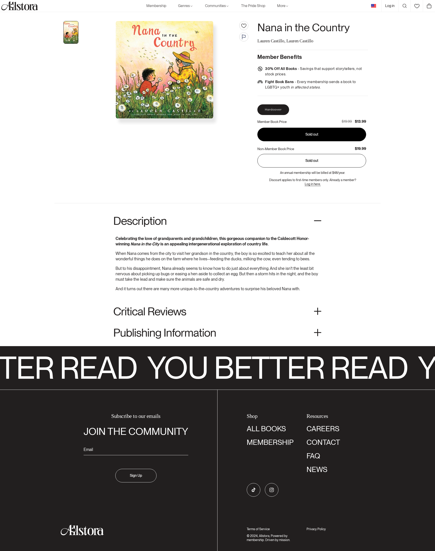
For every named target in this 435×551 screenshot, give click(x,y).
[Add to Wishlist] (243, 25)
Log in (390, 6)
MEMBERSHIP (270, 442)
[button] (185, 6)
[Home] (19, 5)
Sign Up (136, 475)
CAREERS (323, 428)
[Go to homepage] (133, 530)
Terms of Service (258, 529)
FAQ (313, 455)
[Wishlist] (417, 6)
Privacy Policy (316, 529)
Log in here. (313, 184)
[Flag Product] (243, 36)
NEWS (317, 469)
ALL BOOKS (266, 428)
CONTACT (323, 442)
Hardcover (277, 111)
